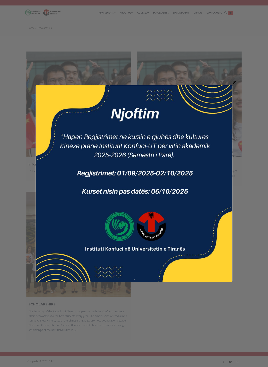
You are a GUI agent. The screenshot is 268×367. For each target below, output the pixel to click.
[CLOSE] (234, 83)
